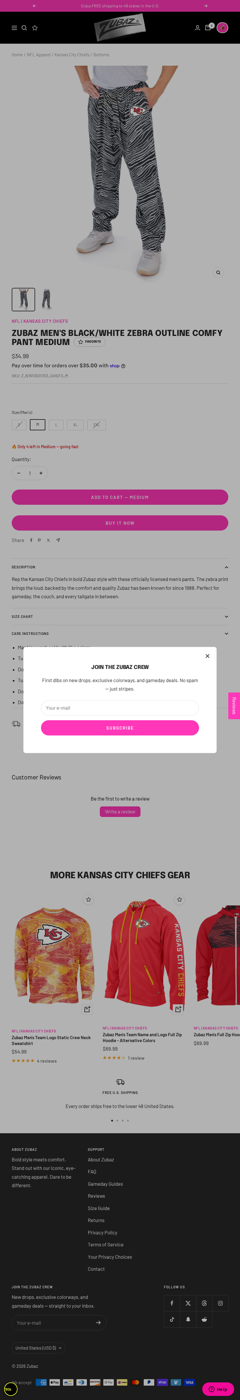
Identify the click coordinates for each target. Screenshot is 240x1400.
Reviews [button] (234, 705)
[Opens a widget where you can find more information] (218, 1389)
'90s (8, 1389)
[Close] (207, 656)
